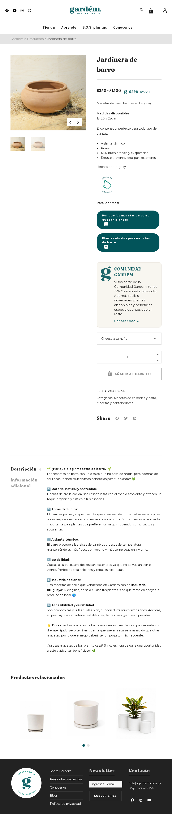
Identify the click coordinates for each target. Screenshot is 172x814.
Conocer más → (126, 321)
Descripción (23, 469)
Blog (53, 795)
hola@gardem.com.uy (145, 783)
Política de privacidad (65, 804)
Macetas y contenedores (115, 403)
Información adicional (24, 483)
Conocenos (58, 787)
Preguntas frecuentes (66, 779)
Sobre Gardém (60, 771)
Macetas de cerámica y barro (135, 398)
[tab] (25, 469)
